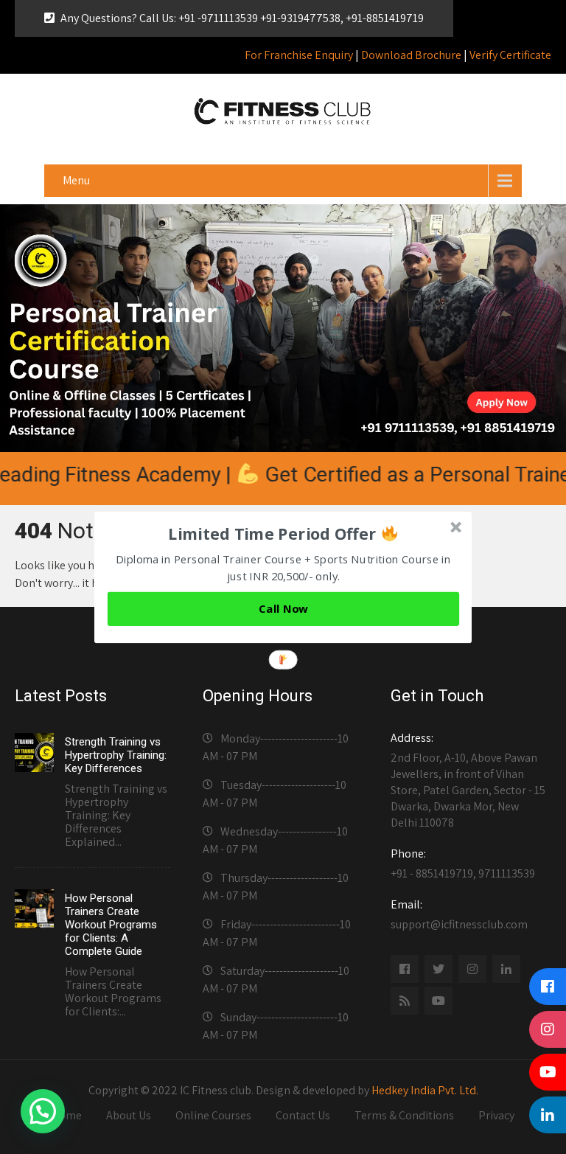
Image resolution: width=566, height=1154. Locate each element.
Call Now (283, 608)
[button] (284, 533)
